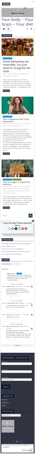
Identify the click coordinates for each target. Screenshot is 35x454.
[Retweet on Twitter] (10, 284)
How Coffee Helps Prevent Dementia (12, 254)
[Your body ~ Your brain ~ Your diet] (4, 29)
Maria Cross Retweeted (17, 284)
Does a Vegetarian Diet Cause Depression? (16, 120)
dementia (5, 188)
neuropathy (16, 191)
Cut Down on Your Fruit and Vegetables (12, 249)
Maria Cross (9, 314)
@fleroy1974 (18, 286)
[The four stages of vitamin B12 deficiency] (17, 160)
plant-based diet (18, 126)
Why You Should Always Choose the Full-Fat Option (16, 251)
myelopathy (22, 74)
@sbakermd (21, 303)
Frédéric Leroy (10, 286)
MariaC (15, 74)
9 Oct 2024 (8, 328)
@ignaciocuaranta (24, 326)
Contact (4, 405)
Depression (24, 123)
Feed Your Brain (7, 58)
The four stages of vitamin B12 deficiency (16, 183)
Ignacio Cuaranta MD (12, 326)
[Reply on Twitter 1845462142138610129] (7, 310)
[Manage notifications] (31, 450)
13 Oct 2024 (29, 303)
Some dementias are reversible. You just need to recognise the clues (16, 66)
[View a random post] (31, 28)
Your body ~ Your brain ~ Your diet (17, 22)
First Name (5, 369)
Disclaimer (4, 399)
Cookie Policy (6, 447)
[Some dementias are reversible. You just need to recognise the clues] (17, 39)
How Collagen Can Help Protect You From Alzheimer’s (16, 243)
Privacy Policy (5, 402)
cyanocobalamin (26, 186)
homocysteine (17, 188)
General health (16, 179)
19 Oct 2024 (26, 286)
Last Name (5, 361)
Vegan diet (8, 76)
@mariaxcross (17, 314)
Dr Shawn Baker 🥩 (11, 303)
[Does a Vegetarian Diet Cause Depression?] (17, 98)
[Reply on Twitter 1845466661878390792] (7, 320)
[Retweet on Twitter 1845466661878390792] (10, 320)
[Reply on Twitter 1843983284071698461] (7, 340)
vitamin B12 (15, 76)
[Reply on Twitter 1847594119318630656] (7, 296)
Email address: (5, 377)
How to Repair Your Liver (8, 246)
